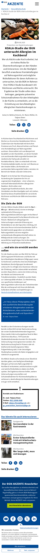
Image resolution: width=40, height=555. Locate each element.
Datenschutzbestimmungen (29, 528)
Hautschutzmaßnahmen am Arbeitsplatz (16, 292)
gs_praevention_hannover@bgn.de (16, 405)
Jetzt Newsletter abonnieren (20, 505)
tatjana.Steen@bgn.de (17, 403)
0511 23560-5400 (16, 400)
